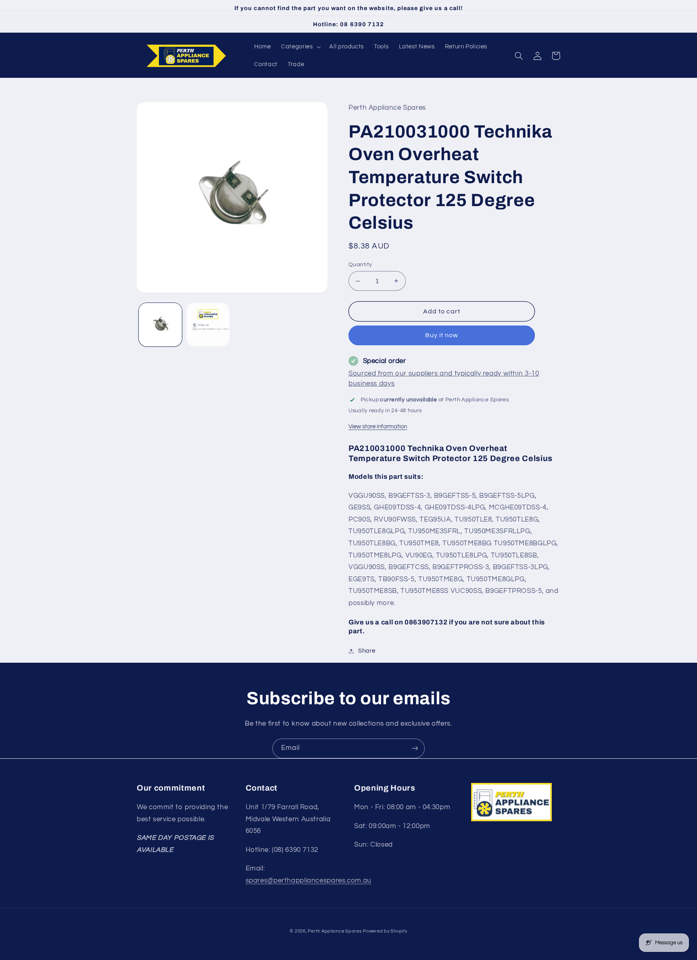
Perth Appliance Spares (334, 931)
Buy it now (442, 335)
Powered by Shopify (385, 931)
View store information (377, 427)
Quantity (360, 264)
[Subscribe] (415, 748)
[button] (300, 47)
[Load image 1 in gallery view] (160, 324)
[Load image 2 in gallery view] (208, 324)
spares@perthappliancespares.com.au (308, 880)
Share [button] (366, 651)
